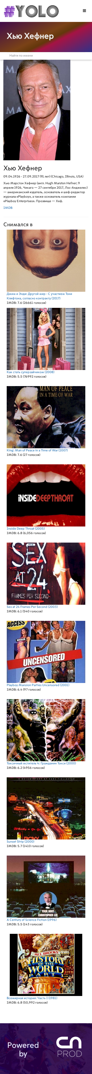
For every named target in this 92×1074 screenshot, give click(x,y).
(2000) (41, 763)
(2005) (26, 528)
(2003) (32, 607)
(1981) (32, 998)
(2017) (39, 296)
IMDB (8, 207)
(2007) (37, 450)
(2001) (38, 685)
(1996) (31, 920)
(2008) (30, 372)
